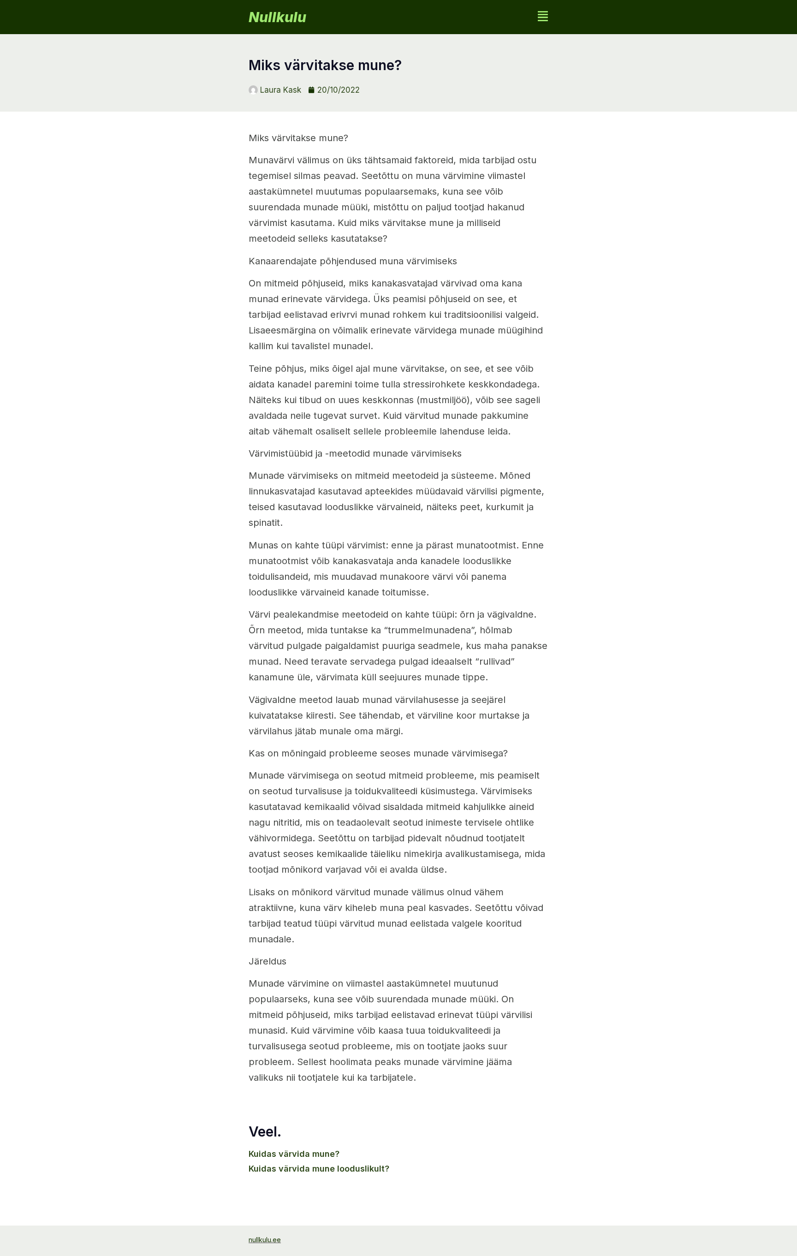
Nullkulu (277, 17)
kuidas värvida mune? (294, 1154)
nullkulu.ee (265, 1240)
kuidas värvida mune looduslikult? (319, 1168)
